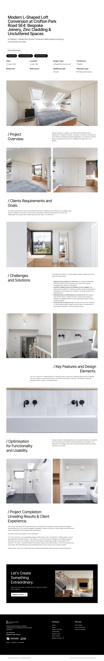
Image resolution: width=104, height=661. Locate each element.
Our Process (78, 625)
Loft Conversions (80, 627)
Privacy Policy (73, 658)
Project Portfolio (57, 629)
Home (54, 625)
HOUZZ (8, 642)
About (54, 627)
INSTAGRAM (21, 642)
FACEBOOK (14, 642)
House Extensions (80, 629)
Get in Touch (56, 636)
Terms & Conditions (83, 658)
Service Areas (56, 634)
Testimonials (55, 631)
